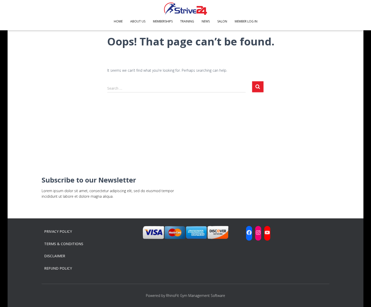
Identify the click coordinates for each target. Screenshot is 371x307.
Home (118, 21)
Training (187, 21)
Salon (222, 21)
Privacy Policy (58, 231)
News (206, 21)
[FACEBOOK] (249, 232)
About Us (137, 21)
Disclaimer (54, 255)
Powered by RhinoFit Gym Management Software (185, 295)
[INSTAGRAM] (258, 232)
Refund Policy (58, 268)
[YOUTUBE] (267, 232)
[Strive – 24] (185, 9)
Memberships (163, 21)
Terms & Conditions (63, 243)
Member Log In (246, 21)
